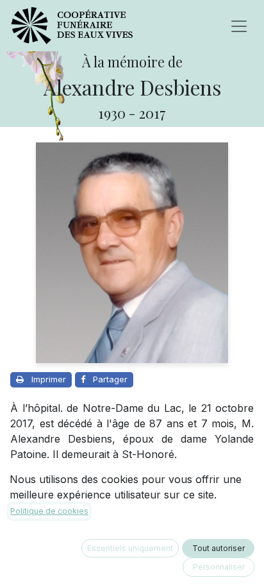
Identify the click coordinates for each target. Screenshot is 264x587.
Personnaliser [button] (219, 567)
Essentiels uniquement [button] (130, 548)
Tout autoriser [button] (218, 548)
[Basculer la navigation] (239, 26)
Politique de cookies (49, 511)
